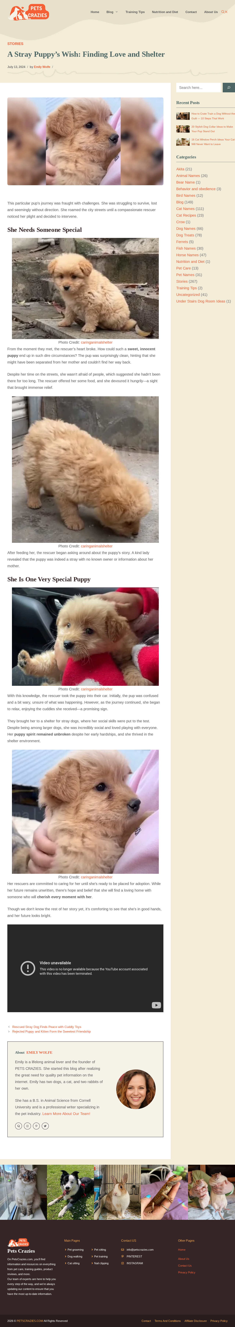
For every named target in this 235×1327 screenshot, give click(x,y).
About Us (211, 12)
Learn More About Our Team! (66, 1114)
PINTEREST (134, 1256)
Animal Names (188, 176)
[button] (224, 12)
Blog (109, 12)
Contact (191, 12)
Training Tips (135, 12)
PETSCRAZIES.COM (30, 1320)
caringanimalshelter (97, 342)
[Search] (229, 87)
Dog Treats (185, 235)
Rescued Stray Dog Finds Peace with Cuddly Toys (46, 1027)
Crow (180, 222)
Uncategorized (188, 295)
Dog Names (186, 229)
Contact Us (185, 1265)
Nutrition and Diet (165, 12)
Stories (15, 44)
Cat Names (185, 209)
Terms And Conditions (168, 1320)
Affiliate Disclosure (196, 1320)
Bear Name (185, 182)
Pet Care (183, 268)
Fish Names (186, 248)
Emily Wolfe (42, 66)
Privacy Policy (186, 1272)
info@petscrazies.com (140, 1249)
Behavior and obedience (196, 189)
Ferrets (182, 242)
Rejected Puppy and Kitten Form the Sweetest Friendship (51, 1031)
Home (95, 12)
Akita (180, 169)
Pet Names (185, 275)
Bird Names (185, 195)
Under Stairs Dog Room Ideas (200, 301)
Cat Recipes (186, 215)
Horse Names (187, 255)
